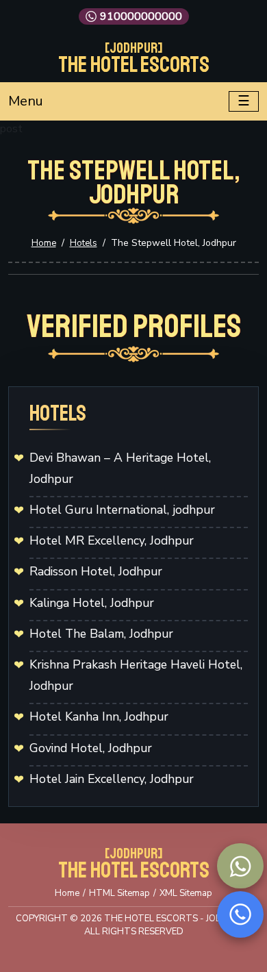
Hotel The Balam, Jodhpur (101, 633)
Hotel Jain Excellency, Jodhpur (111, 779)
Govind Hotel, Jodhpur (90, 748)
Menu (25, 101)
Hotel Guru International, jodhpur (122, 509)
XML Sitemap (186, 893)
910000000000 (141, 16)
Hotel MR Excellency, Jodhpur (111, 540)
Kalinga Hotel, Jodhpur (91, 603)
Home (43, 243)
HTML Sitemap (119, 893)
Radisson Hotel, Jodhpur (95, 571)
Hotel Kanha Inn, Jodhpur (98, 716)
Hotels (83, 243)
